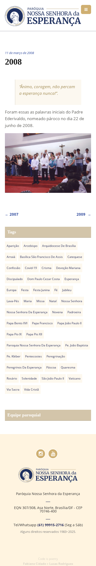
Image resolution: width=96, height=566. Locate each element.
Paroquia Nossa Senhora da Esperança (34, 345)
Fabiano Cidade (34, 564)
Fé (56, 290)
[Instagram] (41, 454)
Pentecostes (33, 356)
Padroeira (74, 312)
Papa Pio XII (34, 334)
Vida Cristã (31, 389)
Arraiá (11, 257)
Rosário (12, 378)
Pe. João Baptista (76, 345)
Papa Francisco (42, 323)
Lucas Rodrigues (61, 564)
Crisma (46, 268)
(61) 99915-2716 (50, 525)
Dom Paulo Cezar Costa (43, 279)
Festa (25, 290)
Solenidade (29, 378)
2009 (84, 214)
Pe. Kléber (13, 356)
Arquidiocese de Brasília (59, 246)
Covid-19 (31, 268)
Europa (11, 290)
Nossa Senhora (71, 301)
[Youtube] (53, 454)
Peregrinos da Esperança (24, 367)
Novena (57, 312)
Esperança (71, 279)
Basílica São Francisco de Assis (41, 257)
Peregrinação (56, 356)
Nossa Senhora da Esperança (27, 312)
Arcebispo (30, 246)
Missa (40, 301)
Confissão (13, 268)
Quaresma (68, 367)
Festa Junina (41, 290)
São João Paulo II (53, 378)
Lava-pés (13, 301)
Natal (53, 301)
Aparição (13, 246)
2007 (11, 214)
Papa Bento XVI (17, 323)
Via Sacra (13, 389)
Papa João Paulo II (69, 323)
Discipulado (15, 279)
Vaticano (74, 378)
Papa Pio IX (14, 334)
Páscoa (51, 367)
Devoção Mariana (68, 268)
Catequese (74, 257)
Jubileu (66, 290)
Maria (28, 301)
